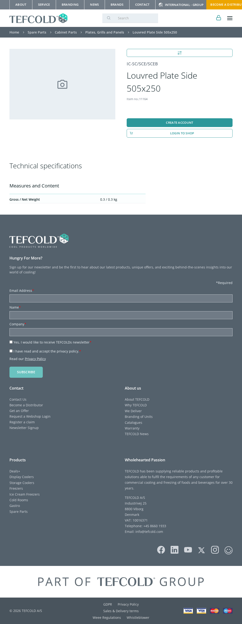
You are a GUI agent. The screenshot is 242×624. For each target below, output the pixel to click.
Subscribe (26, 372)
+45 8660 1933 (154, 526)
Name (15, 307)
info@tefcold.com (149, 531)
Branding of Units (139, 416)
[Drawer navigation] (230, 18)
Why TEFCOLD (136, 405)
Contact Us (17, 399)
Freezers (16, 488)
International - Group (184, 5)
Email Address (21, 290)
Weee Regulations (107, 617)
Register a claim (22, 422)
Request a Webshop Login (30, 416)
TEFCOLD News (137, 434)
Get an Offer (19, 410)
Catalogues (133, 422)
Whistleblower (138, 617)
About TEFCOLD (137, 399)
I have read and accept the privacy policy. (47, 351)
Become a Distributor (26, 405)
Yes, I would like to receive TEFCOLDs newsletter (52, 342)
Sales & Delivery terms (121, 611)
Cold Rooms (18, 500)
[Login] (218, 18)
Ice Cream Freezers (24, 494)
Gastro (14, 505)
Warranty (132, 428)
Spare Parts (18, 511)
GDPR (107, 604)
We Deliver (133, 411)
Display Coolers (21, 477)
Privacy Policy (35, 359)
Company (17, 324)
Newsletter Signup (24, 427)
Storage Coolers (21, 482)
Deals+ (14, 471)
